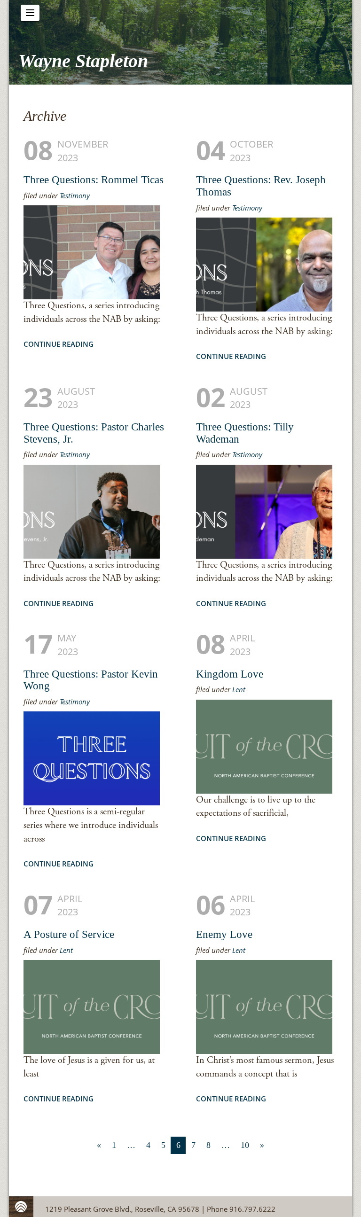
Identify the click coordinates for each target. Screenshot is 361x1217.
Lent (238, 689)
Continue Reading (59, 344)
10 (245, 1145)
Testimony (75, 195)
